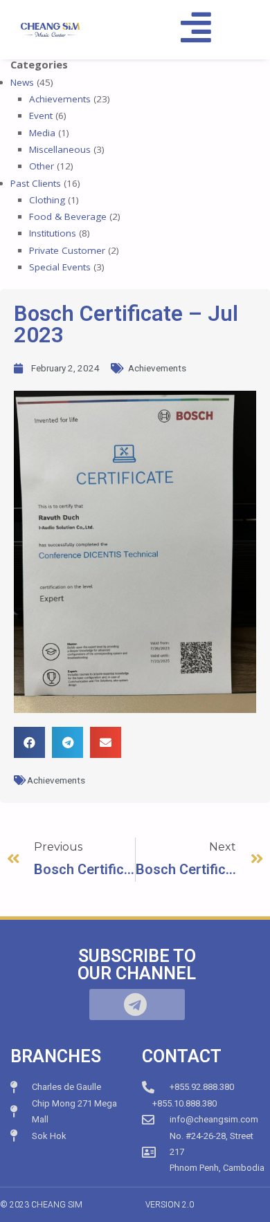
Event (41, 115)
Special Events (60, 267)
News (22, 82)
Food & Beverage (68, 216)
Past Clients (35, 183)
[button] (29, 742)
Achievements (60, 99)
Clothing (47, 200)
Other (41, 166)
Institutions (52, 233)
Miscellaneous (60, 149)
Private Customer (67, 250)
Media (42, 133)
